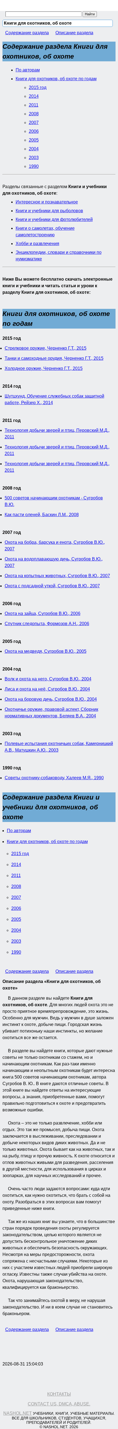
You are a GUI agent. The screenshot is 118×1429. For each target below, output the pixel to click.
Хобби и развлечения (37, 243)
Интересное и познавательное (47, 202)
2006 (34, 131)
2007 (34, 122)
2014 (34, 96)
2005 (34, 140)
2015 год (37, 87)
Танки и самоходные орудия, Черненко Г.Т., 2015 (54, 358)
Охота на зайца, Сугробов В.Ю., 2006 (42, 613)
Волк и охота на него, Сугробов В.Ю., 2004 (48, 679)
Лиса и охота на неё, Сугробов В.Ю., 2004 (47, 689)
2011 (33, 105)
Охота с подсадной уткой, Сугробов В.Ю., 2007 (52, 585)
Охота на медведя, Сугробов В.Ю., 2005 (45, 651)
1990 (34, 166)
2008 (34, 113)
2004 (34, 148)
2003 (34, 157)
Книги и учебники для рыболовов (49, 210)
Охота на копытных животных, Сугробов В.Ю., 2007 (57, 575)
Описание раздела (74, 32)
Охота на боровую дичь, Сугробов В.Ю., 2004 (51, 699)
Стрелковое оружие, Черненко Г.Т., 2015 (45, 348)
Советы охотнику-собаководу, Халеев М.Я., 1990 (54, 777)
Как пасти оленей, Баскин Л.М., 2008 (42, 514)
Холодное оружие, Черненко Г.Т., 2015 (44, 368)
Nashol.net (17, 1413)
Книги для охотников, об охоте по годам (56, 78)
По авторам (28, 70)
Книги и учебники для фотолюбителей (54, 219)
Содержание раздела (27, 32)
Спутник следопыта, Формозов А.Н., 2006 (47, 623)
